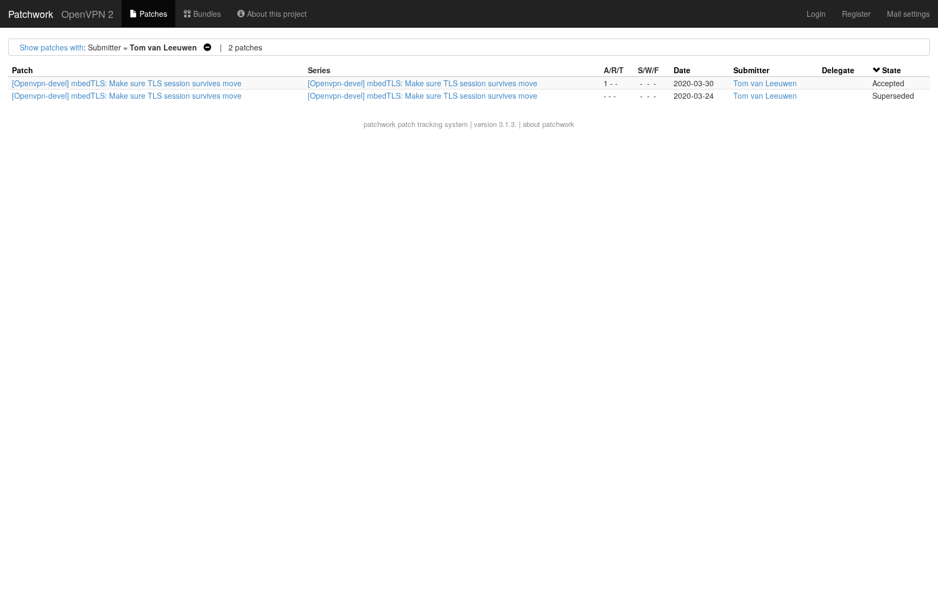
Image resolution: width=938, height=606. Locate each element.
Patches (152, 13)
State (891, 70)
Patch (22, 70)
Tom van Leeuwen (765, 83)
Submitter (751, 70)
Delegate (838, 70)
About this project (276, 13)
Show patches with (52, 47)
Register (856, 13)
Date (682, 70)
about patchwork (548, 124)
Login (816, 13)
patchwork (380, 124)
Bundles (206, 13)
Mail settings (908, 13)
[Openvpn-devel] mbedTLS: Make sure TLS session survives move (127, 83)
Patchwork (30, 14)
